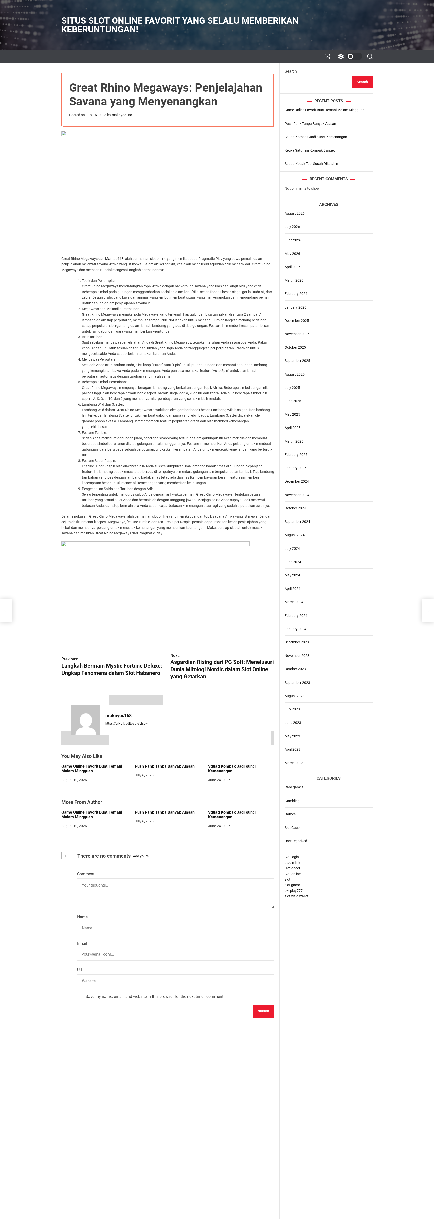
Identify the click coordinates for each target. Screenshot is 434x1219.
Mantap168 (114, 259)
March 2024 (294, 602)
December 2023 (297, 642)
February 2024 (296, 616)
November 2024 (297, 495)
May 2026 (292, 254)
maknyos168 (122, 115)
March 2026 (294, 280)
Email (82, 943)
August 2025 (295, 374)
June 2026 (293, 240)
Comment (85, 874)
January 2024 (295, 629)
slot (287, 879)
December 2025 (297, 321)
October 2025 (295, 347)
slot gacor (292, 885)
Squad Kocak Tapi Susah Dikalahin (311, 164)
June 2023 (293, 723)
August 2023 (295, 696)
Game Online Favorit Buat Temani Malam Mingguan (91, 768)
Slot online (293, 874)
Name (82, 917)
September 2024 (297, 522)
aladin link (292, 863)
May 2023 (292, 736)
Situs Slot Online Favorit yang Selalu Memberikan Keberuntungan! (180, 25)
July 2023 (292, 709)
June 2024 (293, 562)
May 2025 (292, 414)
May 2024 (292, 575)
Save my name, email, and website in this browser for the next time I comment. (155, 996)
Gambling (292, 801)
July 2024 (292, 548)
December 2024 (297, 481)
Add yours (141, 856)
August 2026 (295, 213)
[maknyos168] (85, 720)
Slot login (292, 857)
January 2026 (295, 307)
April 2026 (292, 267)
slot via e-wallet (296, 896)
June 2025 (293, 401)
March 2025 (294, 441)
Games (290, 814)
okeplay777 (294, 891)
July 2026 (292, 227)
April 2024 (292, 589)
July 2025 (292, 388)
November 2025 (297, 334)
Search (291, 71)
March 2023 (294, 763)
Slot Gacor (293, 828)
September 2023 (297, 683)
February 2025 (296, 455)
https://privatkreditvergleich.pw (126, 723)
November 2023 (297, 656)
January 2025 (295, 468)
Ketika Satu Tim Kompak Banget (310, 150)
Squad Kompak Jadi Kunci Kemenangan (232, 768)
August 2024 (295, 535)
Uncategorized (296, 841)
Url (79, 969)
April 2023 (292, 750)
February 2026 (296, 294)
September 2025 (297, 361)
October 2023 (295, 669)
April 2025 (292, 428)
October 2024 (295, 508)
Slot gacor (292, 868)
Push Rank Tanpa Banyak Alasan (165, 766)
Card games (294, 787)
